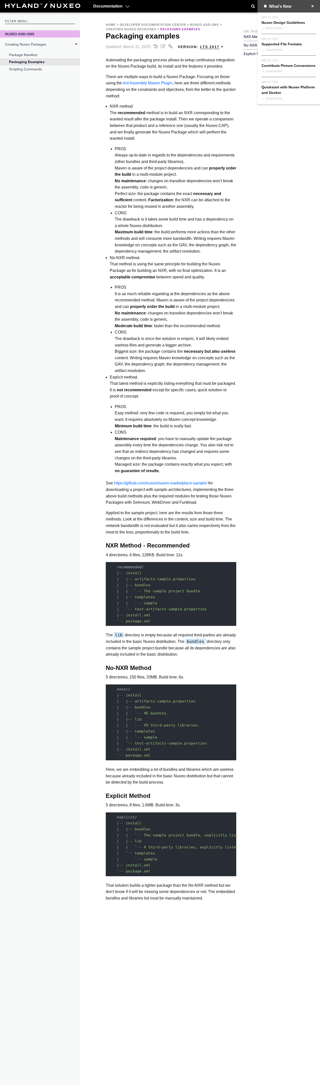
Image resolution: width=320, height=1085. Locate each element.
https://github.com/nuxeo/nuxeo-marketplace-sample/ (160, 483)
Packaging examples (26, 62)
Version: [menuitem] (199, 47)
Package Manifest (23, 55)
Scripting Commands (25, 69)
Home (111, 25)
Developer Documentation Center (153, 25)
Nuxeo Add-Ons (19, 34)
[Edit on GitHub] (163, 47)
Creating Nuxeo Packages (25, 44)
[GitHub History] (156, 47)
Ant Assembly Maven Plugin (147, 83)
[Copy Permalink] (171, 47)
